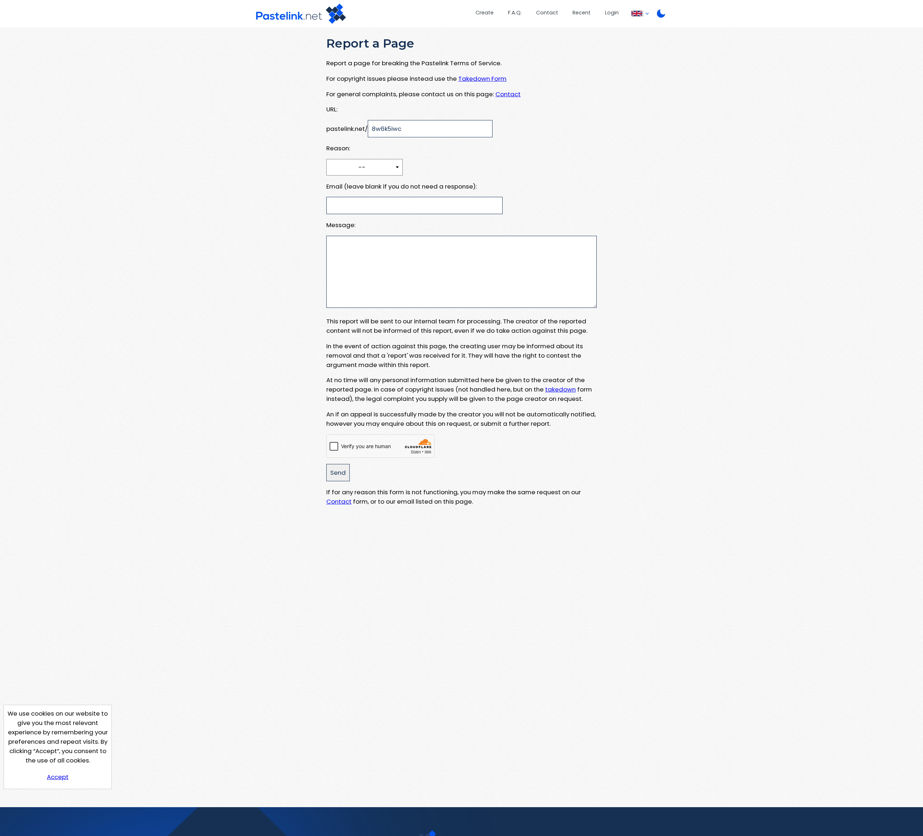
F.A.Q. (515, 12)
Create (485, 12)
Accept (58, 777)
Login (612, 12)
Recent (582, 12)
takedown (560, 389)
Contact (547, 12)
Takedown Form (482, 78)
